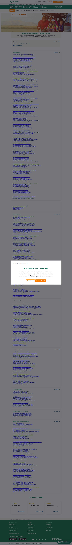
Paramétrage (29, 280)
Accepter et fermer (40, 280)
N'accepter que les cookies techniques (19, 263)
